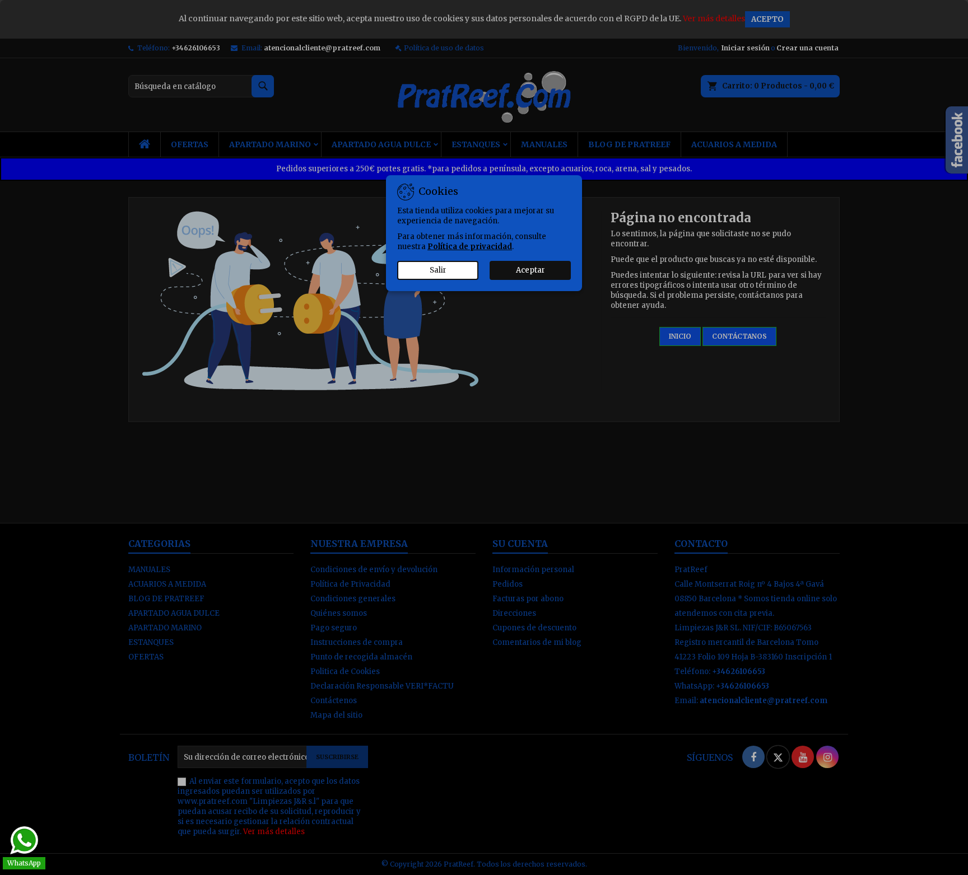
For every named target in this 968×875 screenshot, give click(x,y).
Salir (438, 270)
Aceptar (530, 270)
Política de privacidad (469, 246)
